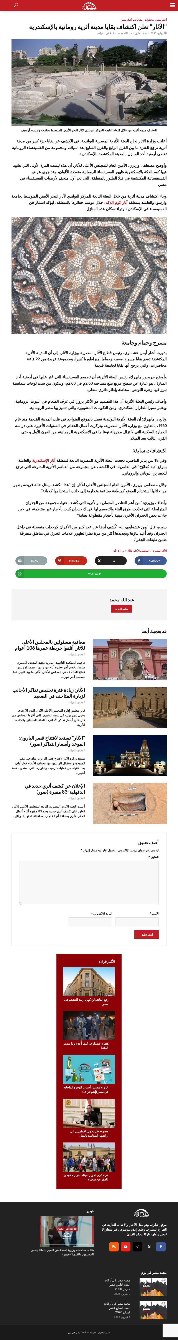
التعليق (153, 857)
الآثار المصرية (159, 550)
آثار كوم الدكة (116, 202)
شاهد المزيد (121, 609)
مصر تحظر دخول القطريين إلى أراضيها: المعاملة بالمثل (89, 1133)
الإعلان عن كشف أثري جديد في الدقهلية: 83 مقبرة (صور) (55, 789)
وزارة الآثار (118, 550)
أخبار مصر (161, 19)
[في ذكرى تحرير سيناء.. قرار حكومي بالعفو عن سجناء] (89, 1157)
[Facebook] (161, 1246)
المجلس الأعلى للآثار (138, 550)
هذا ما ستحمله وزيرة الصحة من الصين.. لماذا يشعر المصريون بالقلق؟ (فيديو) (62, 1252)
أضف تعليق (141, 33)
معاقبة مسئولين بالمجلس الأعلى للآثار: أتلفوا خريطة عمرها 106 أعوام (50, 645)
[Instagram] (137, 1246)
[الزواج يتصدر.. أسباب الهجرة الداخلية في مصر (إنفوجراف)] (89, 1069)
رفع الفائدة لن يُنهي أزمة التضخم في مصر (86, 1002)
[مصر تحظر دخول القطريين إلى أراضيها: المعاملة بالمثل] (89, 1113)
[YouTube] (125, 1246)
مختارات (149, 19)
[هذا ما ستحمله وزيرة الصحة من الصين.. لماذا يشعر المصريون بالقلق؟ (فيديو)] (61, 1231)
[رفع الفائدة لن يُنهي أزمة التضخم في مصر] (89, 981)
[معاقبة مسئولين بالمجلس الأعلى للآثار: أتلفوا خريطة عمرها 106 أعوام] (130, 659)
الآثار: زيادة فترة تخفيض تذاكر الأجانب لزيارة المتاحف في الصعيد (48, 693)
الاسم (154, 913)
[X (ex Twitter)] (149, 1246)
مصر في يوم (74, 1332)
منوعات (138, 19)
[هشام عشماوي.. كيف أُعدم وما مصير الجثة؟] (89, 1025)
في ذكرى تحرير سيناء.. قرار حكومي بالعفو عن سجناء (86, 1177)
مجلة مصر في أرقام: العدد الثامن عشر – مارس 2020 (117, 1284)
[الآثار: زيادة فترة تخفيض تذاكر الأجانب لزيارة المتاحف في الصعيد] (130, 707)
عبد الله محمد (124, 33)
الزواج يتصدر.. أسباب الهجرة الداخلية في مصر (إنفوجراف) (86, 1089)
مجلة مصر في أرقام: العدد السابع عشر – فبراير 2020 (117, 1308)
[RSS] (114, 1246)
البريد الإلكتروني (101, 913)
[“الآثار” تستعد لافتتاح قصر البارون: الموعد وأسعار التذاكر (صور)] (130, 755)
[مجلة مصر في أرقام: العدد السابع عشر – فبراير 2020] (152, 1310)
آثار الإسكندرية (43, 460)
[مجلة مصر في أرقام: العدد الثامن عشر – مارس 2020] (152, 1287)
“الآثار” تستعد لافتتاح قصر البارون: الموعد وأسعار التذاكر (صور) (52, 741)
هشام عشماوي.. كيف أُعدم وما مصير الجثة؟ (86, 1046)
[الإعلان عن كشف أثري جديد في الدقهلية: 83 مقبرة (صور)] (130, 803)
